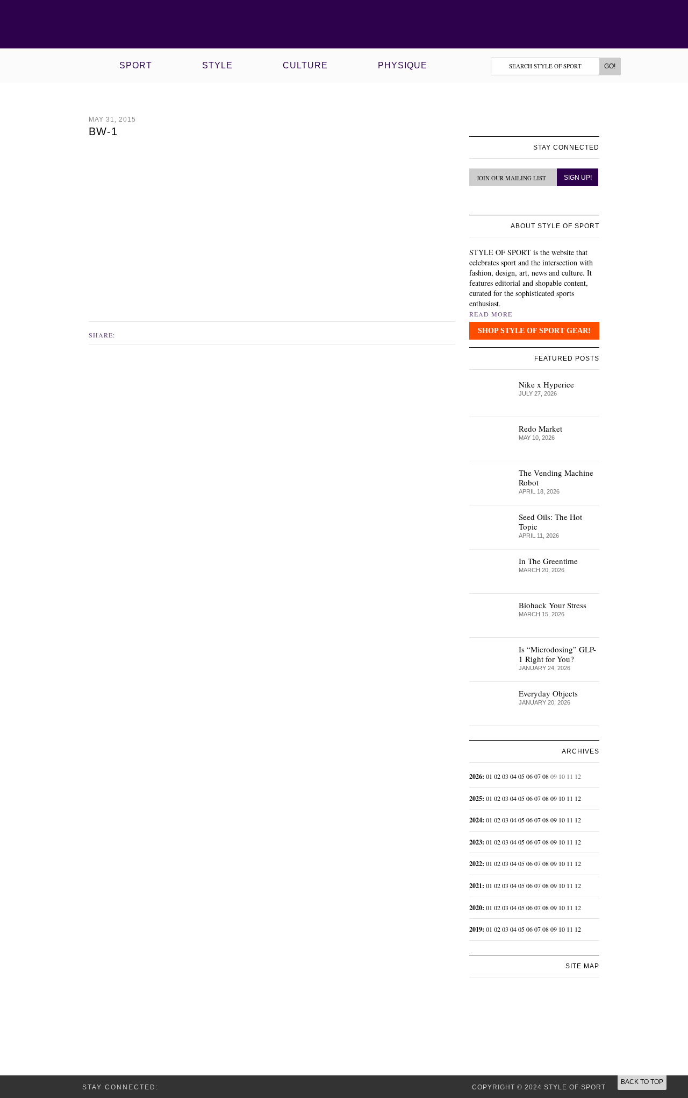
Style (217, 65)
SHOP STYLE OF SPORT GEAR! (534, 331)
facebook (126, 334)
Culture (305, 65)
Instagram (137, 334)
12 (578, 798)
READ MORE (490, 313)
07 (537, 776)
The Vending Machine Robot (556, 477)
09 (553, 798)
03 (505, 776)
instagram (487, 202)
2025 (475, 798)
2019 (475, 929)
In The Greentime (548, 560)
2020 (475, 907)
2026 (475, 776)
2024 (475, 820)
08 (545, 776)
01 (489, 776)
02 (497, 776)
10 (561, 798)
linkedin (499, 202)
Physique (402, 65)
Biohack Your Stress (552, 605)
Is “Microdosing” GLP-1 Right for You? (557, 654)
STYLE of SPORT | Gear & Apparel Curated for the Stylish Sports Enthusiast (344, 24)
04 (513, 776)
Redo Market (540, 428)
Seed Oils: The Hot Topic (550, 521)
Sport (135, 65)
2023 (475, 842)
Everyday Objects (548, 693)
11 (570, 798)
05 (521, 776)
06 (529, 776)
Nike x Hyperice (546, 384)
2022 (475, 863)
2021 (475, 885)
